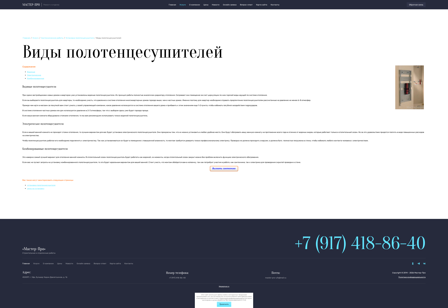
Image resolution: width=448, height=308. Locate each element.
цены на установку (35, 188)
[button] (416, 4)
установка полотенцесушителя (41, 185)
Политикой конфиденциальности (232, 298)
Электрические (34, 75)
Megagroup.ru (224, 286)
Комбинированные (35, 78)
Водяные (31, 72)
